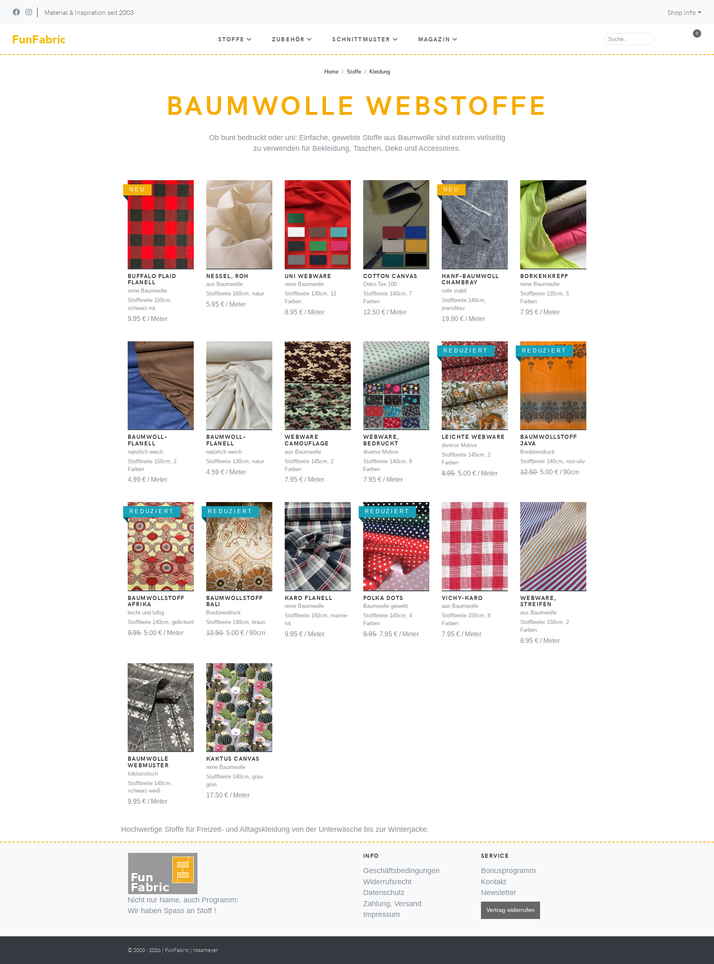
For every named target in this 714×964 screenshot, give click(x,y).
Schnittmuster (361, 39)
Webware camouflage (307, 439)
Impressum (381, 914)
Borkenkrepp (544, 275)
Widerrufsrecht (387, 882)
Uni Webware (308, 275)
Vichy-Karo (462, 597)
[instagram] (29, 12)
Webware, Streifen (538, 600)
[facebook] (16, 12)
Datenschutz (384, 892)
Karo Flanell (308, 597)
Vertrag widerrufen (510, 910)
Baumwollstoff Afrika (156, 600)
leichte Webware (473, 436)
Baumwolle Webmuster (148, 761)
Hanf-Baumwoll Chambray (470, 278)
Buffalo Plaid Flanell (152, 278)
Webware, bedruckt (381, 439)
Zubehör (288, 39)
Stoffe (231, 39)
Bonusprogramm (508, 870)
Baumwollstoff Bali (234, 600)
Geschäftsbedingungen (401, 870)
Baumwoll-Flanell (147, 439)
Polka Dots (383, 597)
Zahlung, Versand (392, 904)
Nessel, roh (227, 275)
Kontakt (493, 882)
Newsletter (498, 892)
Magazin (434, 39)
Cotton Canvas (390, 275)
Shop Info (681, 12)
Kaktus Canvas (233, 758)
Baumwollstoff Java (548, 439)
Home (331, 72)
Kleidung (379, 72)
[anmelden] (676, 39)
